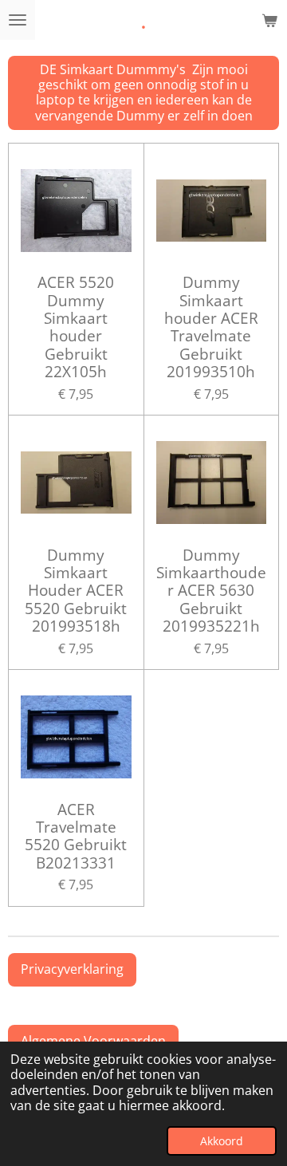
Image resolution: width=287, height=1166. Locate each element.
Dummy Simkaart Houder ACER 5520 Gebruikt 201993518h (76, 591)
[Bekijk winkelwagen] (269, 20)
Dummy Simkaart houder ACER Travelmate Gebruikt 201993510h (211, 327)
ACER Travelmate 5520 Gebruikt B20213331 (76, 837)
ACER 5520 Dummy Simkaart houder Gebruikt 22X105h (75, 327)
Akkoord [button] (221, 1140)
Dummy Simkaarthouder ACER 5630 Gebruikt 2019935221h (211, 591)
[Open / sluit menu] (17, 20)
